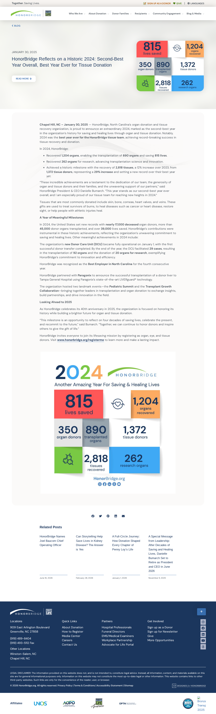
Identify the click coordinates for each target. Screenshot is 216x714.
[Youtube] (203, 640)
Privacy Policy (65, 685)
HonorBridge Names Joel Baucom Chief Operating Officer (52, 541)
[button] (93, 516)
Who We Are (76, 13)
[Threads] (203, 646)
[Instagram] (203, 622)
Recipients (141, 13)
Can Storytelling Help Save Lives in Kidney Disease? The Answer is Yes (89, 543)
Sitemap (128, 685)
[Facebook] (203, 628)
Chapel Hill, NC (20, 658)
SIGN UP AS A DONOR (159, 3)
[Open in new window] (189, 685)
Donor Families (120, 13)
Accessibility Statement (110, 685)
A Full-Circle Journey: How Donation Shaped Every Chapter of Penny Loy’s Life (126, 543)
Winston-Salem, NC (23, 654)
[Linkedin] (203, 634)
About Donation (97, 13)
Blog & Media (194, 13)
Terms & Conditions (84, 685)
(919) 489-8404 (20, 638)
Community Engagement (167, 13)
